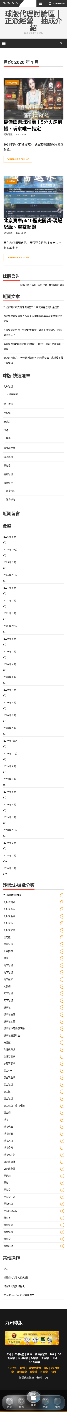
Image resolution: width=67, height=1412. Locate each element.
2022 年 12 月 (11, 626)
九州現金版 (33, 909)
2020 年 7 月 (10, 651)
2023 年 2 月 (10, 600)
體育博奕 (33, 1224)
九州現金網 (33, 916)
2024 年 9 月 (10, 587)
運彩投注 (8, 465)
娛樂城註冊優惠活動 (33, 1028)
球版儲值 (33, 1133)
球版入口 (33, 1140)
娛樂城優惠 (33, 1014)
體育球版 (10, 499)
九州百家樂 (12, 394)
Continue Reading (18, 159)
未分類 (33, 1042)
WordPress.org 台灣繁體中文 (19, 1295)
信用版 (33, 937)
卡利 (8, 1354)
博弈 (33, 958)
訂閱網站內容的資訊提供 (16, 1277)
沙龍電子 (8, 413)
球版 (6, 430)
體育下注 (33, 1217)
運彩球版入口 (33, 1210)
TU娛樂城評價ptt (33, 895)
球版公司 (33, 1147)
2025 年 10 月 (11, 549)
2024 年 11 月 (11, 575)
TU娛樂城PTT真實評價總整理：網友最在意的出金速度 (31, 307)
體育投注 (8, 483)
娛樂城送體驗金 (33, 1035)
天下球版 (33, 1000)
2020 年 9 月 (10, 638)
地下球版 (8, 404)
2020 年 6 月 (10, 664)
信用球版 (33, 944)
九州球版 (8, 386)
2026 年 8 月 (10, 536)
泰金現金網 (33, 1077)
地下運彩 (33, 979)
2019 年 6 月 (10, 791)
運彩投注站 (33, 1196)
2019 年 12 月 (11, 740)
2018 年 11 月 (11, 830)
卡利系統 (19, 1354)
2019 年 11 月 (11, 753)
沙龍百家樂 (33, 1063)
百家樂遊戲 (33, 1168)
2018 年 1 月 (10, 868)
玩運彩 (7, 421)
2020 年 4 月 (10, 689)
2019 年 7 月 (10, 779)
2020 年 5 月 (10, 677)
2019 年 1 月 (10, 817)
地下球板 (33, 965)
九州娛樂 (23, 1358)
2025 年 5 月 (10, 562)
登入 (6, 1268)
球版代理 (33, 1126)
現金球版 (33, 1098)
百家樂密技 (33, 1161)
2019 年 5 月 (10, 804)
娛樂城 (33, 1007)
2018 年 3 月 (10, 842)
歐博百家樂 (33, 1056)
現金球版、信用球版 (33, 1105)
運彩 (33, 1182)
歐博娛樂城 (33, 1049)
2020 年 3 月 (10, 702)
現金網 (33, 1112)
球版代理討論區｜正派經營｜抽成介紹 (33, 21)
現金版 (33, 1091)
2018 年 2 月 (10, 855)
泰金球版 (33, 1084)
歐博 (29, 1354)
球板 (8, 438)
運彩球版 (8, 134)
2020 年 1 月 (10, 728)
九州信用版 (33, 902)
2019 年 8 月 (10, 766)
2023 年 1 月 (10, 613)
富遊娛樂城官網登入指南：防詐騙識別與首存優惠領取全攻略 (33, 318)
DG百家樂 (34, 1362)
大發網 (33, 986)
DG (52, 1354)
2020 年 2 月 (10, 715)
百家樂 (45, 1358)
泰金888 (33, 1070)
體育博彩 (10, 490)
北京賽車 (11, 181)
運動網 (33, 1175)
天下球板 (33, 993)
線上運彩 (8, 456)
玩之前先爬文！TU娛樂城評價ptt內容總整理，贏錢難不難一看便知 (33, 360)
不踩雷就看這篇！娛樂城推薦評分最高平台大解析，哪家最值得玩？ (33, 332)
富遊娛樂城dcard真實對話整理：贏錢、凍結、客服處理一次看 (34, 346)
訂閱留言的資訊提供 (14, 1286)
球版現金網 (9, 448)
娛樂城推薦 (12, 83)
